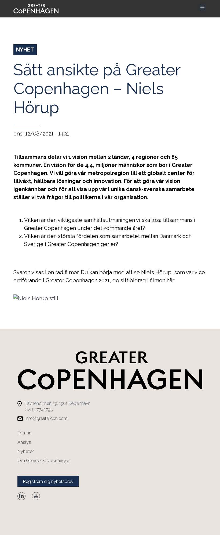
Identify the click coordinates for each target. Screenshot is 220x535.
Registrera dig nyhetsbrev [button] (48, 481)
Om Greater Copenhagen (43, 460)
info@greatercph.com (46, 418)
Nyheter (25, 451)
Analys (24, 442)
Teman (24, 432)
